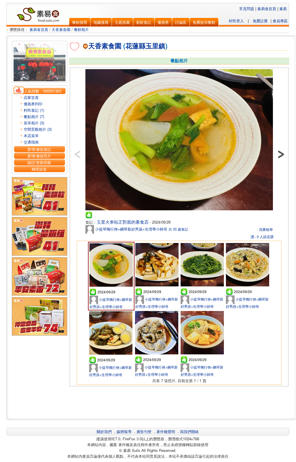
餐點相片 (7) (34, 116)
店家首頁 (31, 97)
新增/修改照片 (39, 156)
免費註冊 (260, 20)
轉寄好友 (39, 169)
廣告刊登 (143, 431)
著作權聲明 (165, 431)
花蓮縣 (135, 45)
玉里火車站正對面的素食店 (123, 222)
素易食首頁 (266, 8)
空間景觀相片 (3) (38, 129)
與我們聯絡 (189, 431)
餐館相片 (81, 29)
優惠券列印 (33, 103)
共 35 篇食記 (178, 229)
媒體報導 (124, 431)
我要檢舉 (266, 229)
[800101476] (179, 210)
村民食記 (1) (34, 110)
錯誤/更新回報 (39, 162)
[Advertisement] (179, 402)
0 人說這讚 (265, 236)
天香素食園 (61, 29)
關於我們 (104, 431)
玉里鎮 (155, 45)
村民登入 (236, 20)
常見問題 (246, 8)
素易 (283, 8)
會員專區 (280, 20)
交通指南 (31, 142)
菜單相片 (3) (34, 123)
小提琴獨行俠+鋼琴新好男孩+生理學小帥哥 (130, 229)
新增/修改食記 (39, 149)
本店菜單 (31, 135)
